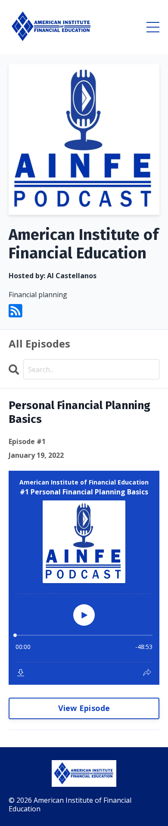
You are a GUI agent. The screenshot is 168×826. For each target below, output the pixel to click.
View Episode (84, 708)
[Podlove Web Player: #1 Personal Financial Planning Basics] (84, 578)
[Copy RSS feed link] (15, 311)
